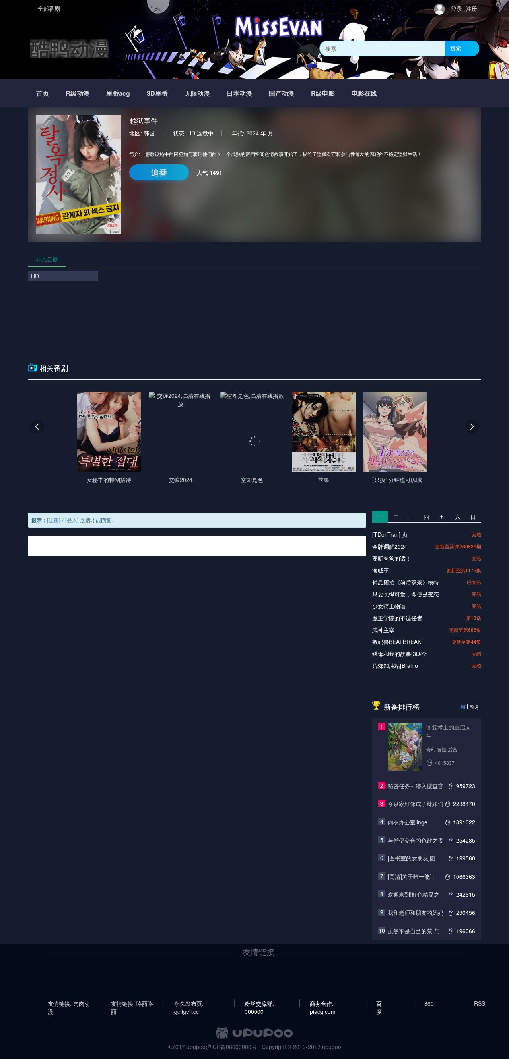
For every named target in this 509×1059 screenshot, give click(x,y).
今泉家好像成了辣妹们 (415, 804)
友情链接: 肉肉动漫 (69, 1003)
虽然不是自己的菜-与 (414, 931)
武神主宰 (383, 630)
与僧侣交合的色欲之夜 (415, 840)
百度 (379, 1003)
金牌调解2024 (389, 546)
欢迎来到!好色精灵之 (413, 894)
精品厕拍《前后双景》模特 (405, 582)
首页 (42, 93)
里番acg (118, 93)
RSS (479, 1003)
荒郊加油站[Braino (395, 665)
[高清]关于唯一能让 (411, 876)
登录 (456, 8)
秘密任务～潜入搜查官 (415, 786)
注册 (471, 8)
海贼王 (380, 570)
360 (429, 1003)
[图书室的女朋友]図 (411, 858)
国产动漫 (281, 93)
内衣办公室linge (407, 822)
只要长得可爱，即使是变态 (405, 594)
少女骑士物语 (389, 606)
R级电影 (323, 93)
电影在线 (364, 93)
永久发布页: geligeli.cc (189, 1003)
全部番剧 (49, 8)
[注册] (53, 520)
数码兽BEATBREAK (396, 642)
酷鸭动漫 (69, 48)
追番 (159, 172)
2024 (252, 133)
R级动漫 (77, 93)
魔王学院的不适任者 (397, 618)
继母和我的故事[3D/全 (399, 654)
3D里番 (157, 93)
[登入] (72, 520)
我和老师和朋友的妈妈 (415, 912)
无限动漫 (197, 93)
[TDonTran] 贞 (390, 534)
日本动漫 (239, 93)
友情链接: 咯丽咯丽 (132, 1003)
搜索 (455, 48)
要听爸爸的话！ (391, 558)
